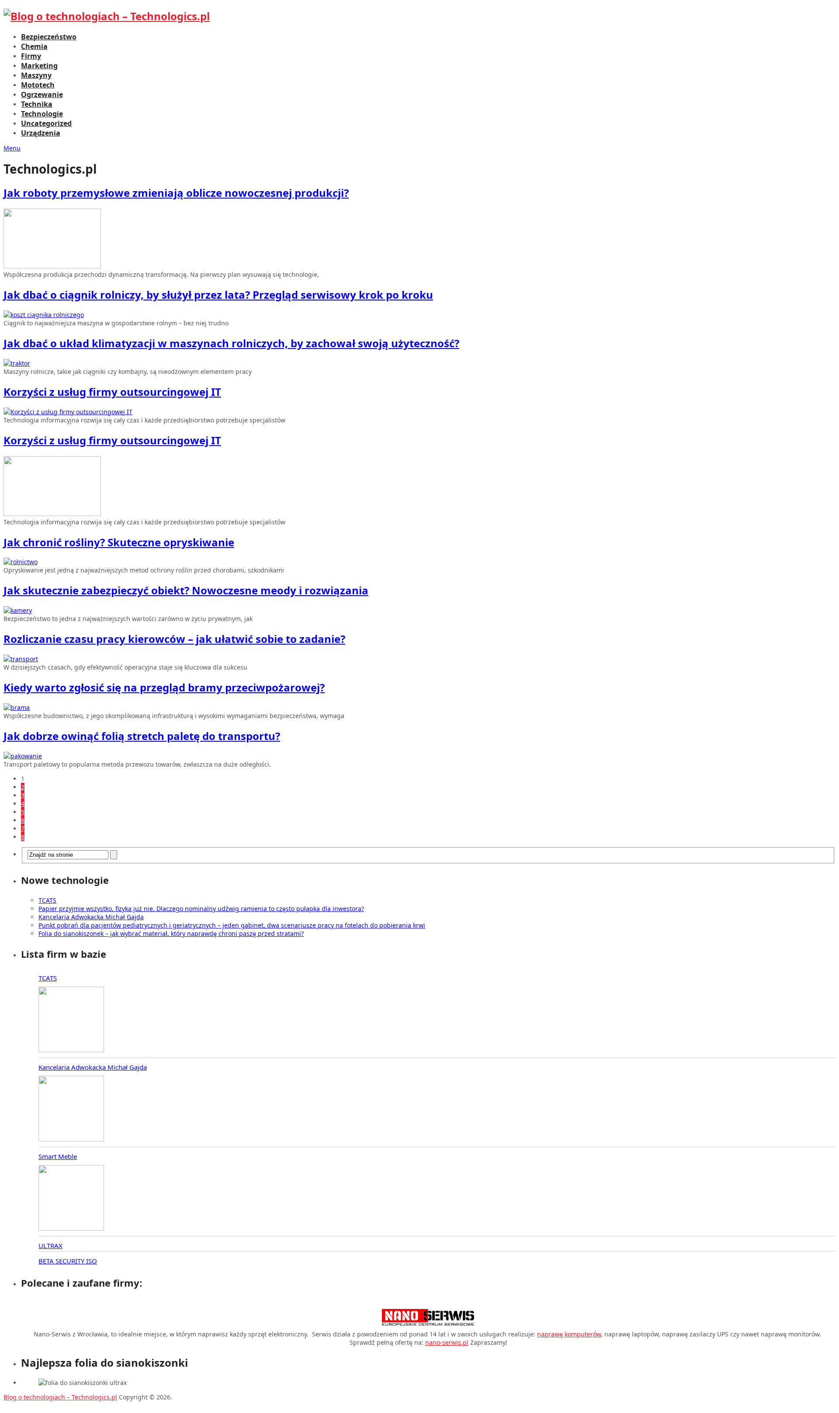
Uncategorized (46, 123)
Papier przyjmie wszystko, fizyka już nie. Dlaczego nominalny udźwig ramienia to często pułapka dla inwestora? (201, 908)
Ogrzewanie (42, 94)
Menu (12, 148)
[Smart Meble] (71, 1198)
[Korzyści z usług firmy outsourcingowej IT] (419, 412)
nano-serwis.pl (446, 1342)
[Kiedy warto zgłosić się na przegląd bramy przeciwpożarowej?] (419, 707)
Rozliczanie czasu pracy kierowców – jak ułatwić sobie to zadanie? (174, 638)
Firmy (31, 56)
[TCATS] (71, 1020)
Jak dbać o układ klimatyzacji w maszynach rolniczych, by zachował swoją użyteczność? (231, 343)
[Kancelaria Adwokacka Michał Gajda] (71, 1109)
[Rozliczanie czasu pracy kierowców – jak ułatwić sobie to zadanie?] (419, 659)
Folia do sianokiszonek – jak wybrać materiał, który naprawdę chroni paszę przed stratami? (171, 933)
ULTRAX (50, 1245)
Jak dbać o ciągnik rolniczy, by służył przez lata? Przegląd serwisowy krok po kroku (218, 294)
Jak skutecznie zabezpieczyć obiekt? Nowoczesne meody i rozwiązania (185, 590)
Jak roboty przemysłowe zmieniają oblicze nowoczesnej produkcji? (176, 192)
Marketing (39, 65)
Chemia (34, 46)
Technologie (42, 114)
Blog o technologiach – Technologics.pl (60, 1397)
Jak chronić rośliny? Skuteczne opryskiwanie (118, 542)
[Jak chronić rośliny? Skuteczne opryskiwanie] (419, 562)
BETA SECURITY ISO (67, 1260)
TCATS (47, 900)
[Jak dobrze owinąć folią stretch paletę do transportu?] (419, 756)
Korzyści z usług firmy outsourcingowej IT (112, 391)
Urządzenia (40, 133)
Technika (36, 104)
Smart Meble (57, 1156)
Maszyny (36, 75)
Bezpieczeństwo (48, 37)
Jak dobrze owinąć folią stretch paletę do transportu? (141, 736)
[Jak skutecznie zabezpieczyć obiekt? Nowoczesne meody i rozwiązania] (419, 610)
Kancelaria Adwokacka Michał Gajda (91, 917)
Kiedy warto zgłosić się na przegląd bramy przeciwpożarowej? (164, 687)
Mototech (38, 85)
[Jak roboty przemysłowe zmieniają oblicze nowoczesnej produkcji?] (419, 239)
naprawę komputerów (569, 1334)
